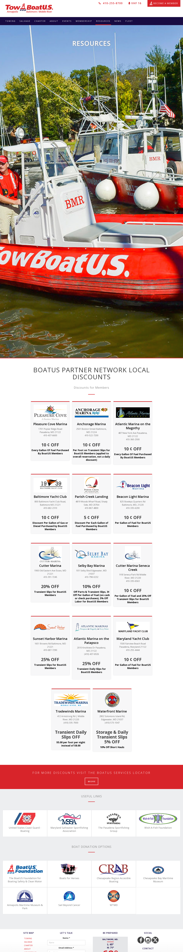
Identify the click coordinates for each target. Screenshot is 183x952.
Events (67, 21)
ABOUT (54, 21)
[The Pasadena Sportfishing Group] (114, 819)
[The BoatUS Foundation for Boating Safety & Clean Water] (25, 869)
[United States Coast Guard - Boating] (25, 819)
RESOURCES (103, 21)
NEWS (117, 21)
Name (66, 938)
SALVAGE (25, 21)
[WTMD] (114, 896)
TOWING (10, 21)
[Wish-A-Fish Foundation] (158, 819)
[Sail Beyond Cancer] (69, 896)
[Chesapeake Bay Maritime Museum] (158, 869)
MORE (92, 781)
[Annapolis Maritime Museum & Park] (25, 896)
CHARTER (40, 21)
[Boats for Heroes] (69, 869)
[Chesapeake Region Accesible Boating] (114, 869)
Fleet (129, 21)
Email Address (66, 947)
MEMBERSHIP (84, 21)
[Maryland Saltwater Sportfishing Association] (69, 819)
